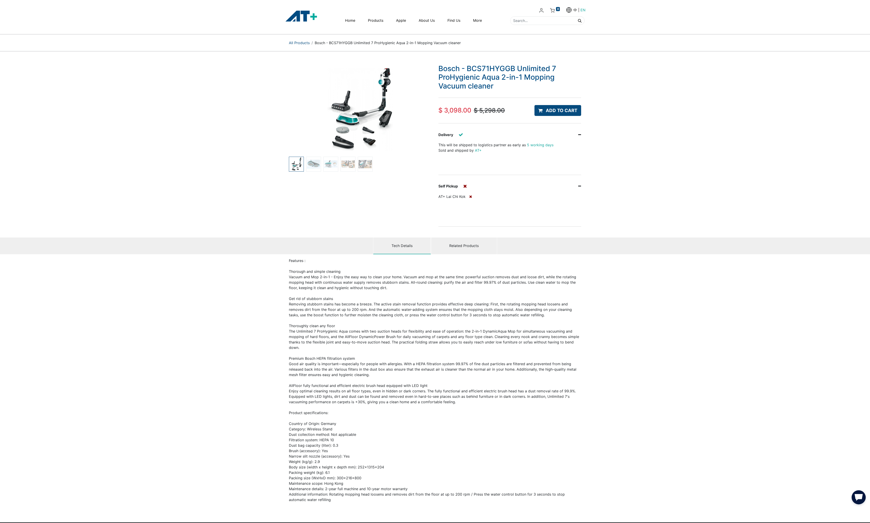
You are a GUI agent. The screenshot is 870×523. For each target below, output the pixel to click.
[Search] (579, 21)
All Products (299, 43)
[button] (299, 109)
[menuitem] (350, 20)
